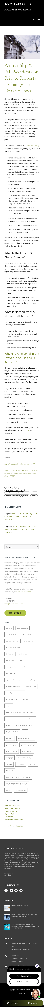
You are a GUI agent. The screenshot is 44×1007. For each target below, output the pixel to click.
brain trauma (23, 654)
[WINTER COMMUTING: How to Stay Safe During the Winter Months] (7, 917)
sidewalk (9, 764)
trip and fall (9, 771)
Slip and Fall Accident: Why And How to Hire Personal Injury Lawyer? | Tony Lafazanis (21, 516)
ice (17, 487)
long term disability (12, 732)
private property (11, 493)
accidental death (22, 628)
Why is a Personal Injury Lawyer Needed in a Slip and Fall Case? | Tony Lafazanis (20, 530)
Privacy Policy (8, 874)
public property (27, 751)
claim (21, 660)
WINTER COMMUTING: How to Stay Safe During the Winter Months (24, 915)
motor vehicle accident (25, 738)
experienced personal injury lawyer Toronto (20, 719)
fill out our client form (23, 592)
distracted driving (11, 699)
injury (8, 725)
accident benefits (11, 634)
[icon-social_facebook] (6, 890)
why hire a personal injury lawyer (17, 496)
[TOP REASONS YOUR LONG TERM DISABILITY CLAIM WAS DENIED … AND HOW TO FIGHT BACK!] (7, 927)
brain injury (10, 654)
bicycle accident (29, 641)
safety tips (9, 758)
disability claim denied (13, 686)
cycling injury (31, 680)
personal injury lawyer (28, 745)
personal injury (11, 745)
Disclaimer (7, 875)
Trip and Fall (9, 817)
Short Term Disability (12, 805)
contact (26, 430)
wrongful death (21, 790)
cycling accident (11, 673)
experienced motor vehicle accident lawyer (20, 712)
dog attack (26, 699)
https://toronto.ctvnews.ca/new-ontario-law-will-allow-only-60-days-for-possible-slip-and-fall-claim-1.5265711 (21, 473)
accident (9, 487)
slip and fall (25, 493)
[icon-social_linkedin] (16, 890)
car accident (10, 660)
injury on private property (14, 490)
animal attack (27, 634)
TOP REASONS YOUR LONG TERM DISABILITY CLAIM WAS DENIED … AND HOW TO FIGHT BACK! (25, 926)
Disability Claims (10, 811)
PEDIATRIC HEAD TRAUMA (19, 905)
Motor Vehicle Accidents (13, 819)
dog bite (8, 706)
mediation (9, 738)
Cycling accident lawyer (13, 680)
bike (28, 647)
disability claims (31, 686)
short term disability (24, 758)
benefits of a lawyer (12, 641)
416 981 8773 (19, 961)
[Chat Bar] (22, 1003)
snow (35, 493)
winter (34, 496)
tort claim (33, 764)
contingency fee (11, 667)
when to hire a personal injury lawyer (18, 777)
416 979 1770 (15, 955)
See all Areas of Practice (13, 826)
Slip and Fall (9, 814)
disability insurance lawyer (14, 693)
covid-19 (24, 667)
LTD (25, 732)
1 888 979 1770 (23, 958)
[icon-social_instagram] (21, 890)
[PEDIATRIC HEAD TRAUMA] (7, 908)
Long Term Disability (12, 808)
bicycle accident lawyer (13, 647)
